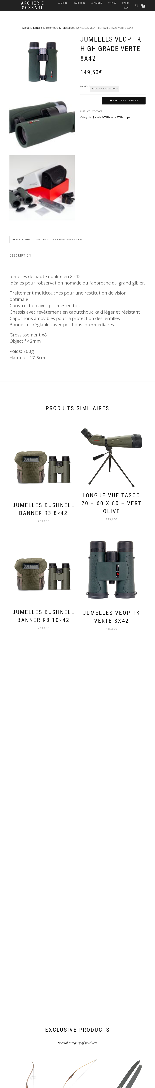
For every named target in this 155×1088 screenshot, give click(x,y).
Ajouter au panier (125, 100)
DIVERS (125, 3)
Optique (112, 3)
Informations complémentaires (59, 239)
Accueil (26, 27)
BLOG (126, 8)
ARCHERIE (62, 3)
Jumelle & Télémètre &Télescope (53, 27)
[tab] (21, 240)
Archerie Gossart (32, 5)
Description (21, 239)
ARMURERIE (96, 3)
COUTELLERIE (79, 3)
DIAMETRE (85, 86)
